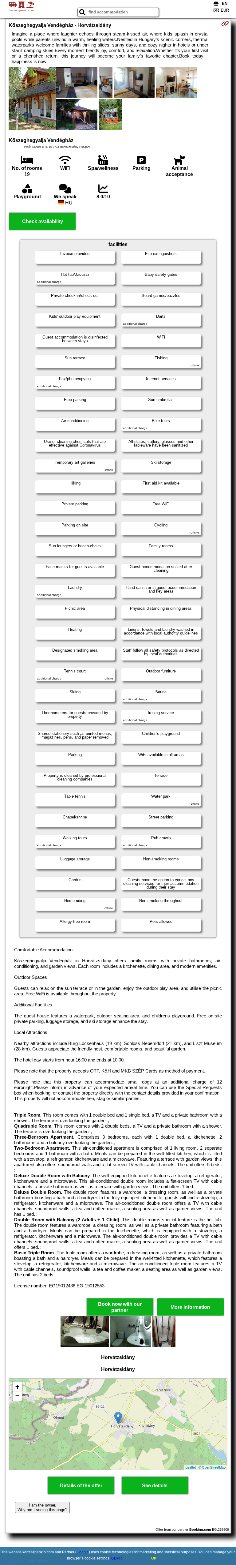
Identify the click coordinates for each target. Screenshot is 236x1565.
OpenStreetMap (214, 1467)
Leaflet (191, 1467)
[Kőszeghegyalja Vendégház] (32, 99)
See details (154, 1485)
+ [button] (17, 1387)
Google (83, 1552)
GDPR (116, 1558)
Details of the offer (81, 1485)
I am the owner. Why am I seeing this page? (42, 1507)
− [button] (17, 1396)
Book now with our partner (120, 1306)
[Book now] (225, 23)
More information (190, 1307)
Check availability (42, 221)
